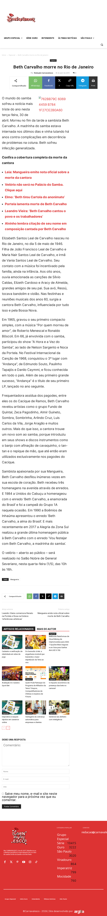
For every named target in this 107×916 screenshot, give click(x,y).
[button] (102, 45)
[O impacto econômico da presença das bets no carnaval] (59, 673)
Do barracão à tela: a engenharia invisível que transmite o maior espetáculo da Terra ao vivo (34, 656)
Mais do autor (46, 629)
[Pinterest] (17, 862)
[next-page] (8, 728)
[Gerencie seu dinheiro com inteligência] (59, 707)
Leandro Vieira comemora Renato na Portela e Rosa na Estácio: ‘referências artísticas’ (17, 616)
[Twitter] (11, 862)
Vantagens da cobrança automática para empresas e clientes (35, 719)
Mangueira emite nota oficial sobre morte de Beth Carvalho (53, 614)
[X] (42, 596)
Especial (12, 55)
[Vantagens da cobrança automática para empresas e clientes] (35, 707)
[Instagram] (30, 862)
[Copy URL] (49, 596)
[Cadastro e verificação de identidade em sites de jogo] (12, 642)
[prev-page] (3, 728)
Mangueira (14, 579)
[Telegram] (55, 596)
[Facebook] (36, 596)
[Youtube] (23, 862)
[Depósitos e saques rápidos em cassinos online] (12, 707)
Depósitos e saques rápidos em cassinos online (10, 719)
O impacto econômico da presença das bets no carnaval (59, 685)
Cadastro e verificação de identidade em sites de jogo (12, 654)
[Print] (61, 596)
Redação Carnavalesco (43, 73)
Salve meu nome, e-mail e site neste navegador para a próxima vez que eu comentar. (29, 797)
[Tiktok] (36, 862)
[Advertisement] (72, 15)
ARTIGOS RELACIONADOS (19, 629)
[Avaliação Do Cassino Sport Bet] (12, 673)
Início (4, 55)
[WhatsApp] (29, 596)
